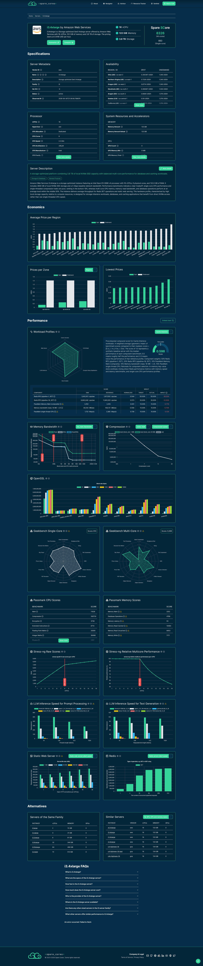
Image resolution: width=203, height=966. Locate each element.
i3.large (34, 828)
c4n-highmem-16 (114, 856)
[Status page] (159, 955)
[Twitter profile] (174, 955)
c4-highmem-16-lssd (115, 851)
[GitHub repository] (151, 955)
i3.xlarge (35, 833)
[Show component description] (54, 396)
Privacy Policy (139, 957)
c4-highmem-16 (113, 847)
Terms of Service (127, 957)
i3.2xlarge (35, 837)
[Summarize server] (198, 961)
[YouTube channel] (166, 955)
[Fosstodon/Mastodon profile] (170, 955)
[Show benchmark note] (63, 404)
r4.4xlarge (111, 842)
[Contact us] (147, 955)
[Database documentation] (155, 955)
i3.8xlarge (35, 842)
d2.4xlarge (111, 828)
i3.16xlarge (36, 847)
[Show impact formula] (166, 393)
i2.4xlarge (111, 832)
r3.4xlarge (111, 837)
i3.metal (35, 852)
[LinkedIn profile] (163, 955)
